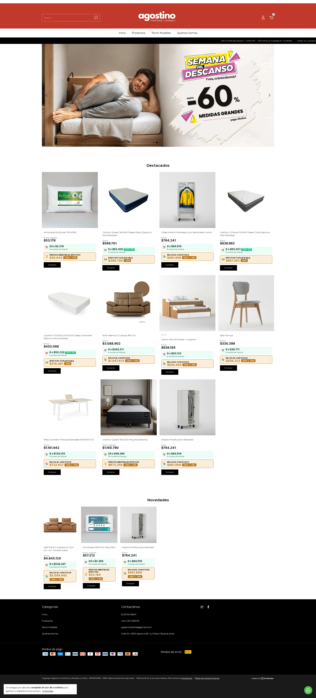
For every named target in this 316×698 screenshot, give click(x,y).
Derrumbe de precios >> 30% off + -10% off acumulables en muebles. (231, 40)
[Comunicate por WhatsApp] (308, 690)
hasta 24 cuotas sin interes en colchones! (293, 40)
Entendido (47, 691)
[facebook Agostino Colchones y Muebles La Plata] (208, 606)
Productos (138, 33)
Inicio (122, 33)
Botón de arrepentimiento (207, 678)
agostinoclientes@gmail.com (136, 627)
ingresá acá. (186, 678)
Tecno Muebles (161, 33)
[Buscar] (95, 17)
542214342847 (128, 614)
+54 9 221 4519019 (130, 620)
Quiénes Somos (187, 33)
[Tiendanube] (262, 678)
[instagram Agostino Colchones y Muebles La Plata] (201, 606)
